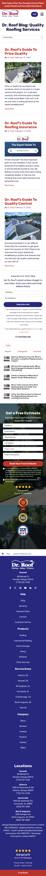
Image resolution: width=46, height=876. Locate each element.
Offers (23, 748)
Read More (9, 109)
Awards (23, 731)
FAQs (23, 601)
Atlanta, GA (23, 675)
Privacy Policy (24, 332)
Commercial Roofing (23, 641)
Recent (8, 351)
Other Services (23, 662)
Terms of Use (34, 329)
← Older (7, 345)
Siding (23, 651)
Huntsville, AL (23, 691)
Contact (23, 617)
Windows (23, 657)
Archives (37, 351)
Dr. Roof (11, 57)
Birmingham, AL (23, 686)
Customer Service (23, 622)
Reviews (23, 726)
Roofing (23, 635)
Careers (23, 742)
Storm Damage (23, 646)
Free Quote (23, 873)
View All (23, 708)
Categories (22, 351)
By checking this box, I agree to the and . (24, 330)
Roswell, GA (23, 681)
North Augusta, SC (23, 702)
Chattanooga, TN (23, 697)
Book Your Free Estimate (23, 463)
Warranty (23, 606)
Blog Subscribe (23, 304)
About (23, 721)
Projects (23, 737)
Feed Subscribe (24, 337)
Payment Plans (23, 611)
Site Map (29, 863)
